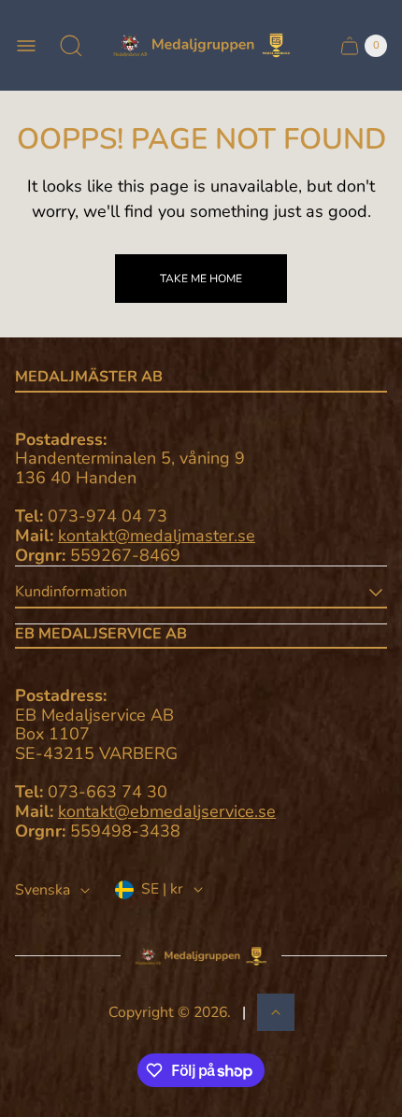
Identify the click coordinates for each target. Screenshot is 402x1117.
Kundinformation (71, 591)
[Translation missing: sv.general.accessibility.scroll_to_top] (275, 1012)
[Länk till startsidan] (201, 956)
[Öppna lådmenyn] (26, 45)
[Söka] (71, 45)
